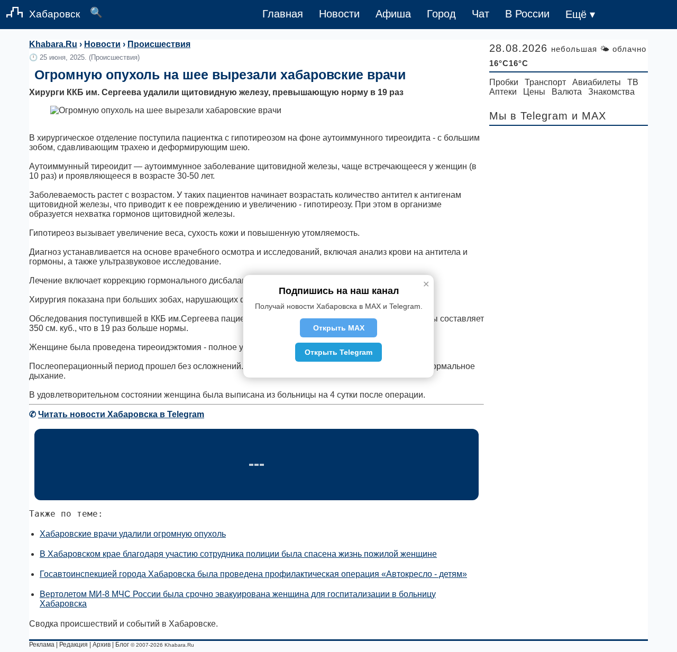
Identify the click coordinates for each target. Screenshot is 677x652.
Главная (282, 14)
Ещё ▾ (580, 14)
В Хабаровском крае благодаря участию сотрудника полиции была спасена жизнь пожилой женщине (238, 553)
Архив (102, 644)
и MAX (589, 116)
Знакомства (611, 91)
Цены (534, 91)
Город (441, 14)
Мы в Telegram (528, 116)
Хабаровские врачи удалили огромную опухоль (133, 533)
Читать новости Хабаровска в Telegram (121, 414)
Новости (339, 14)
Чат (480, 14)
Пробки (503, 82)
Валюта (567, 91)
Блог (122, 644)
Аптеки (503, 91)
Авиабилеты (596, 82)
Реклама (41, 644)
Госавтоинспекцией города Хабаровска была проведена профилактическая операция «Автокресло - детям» (253, 574)
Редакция (73, 644)
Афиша (393, 14)
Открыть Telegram (338, 352)
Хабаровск (54, 14)
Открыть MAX (338, 328)
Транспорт (545, 82)
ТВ (632, 82)
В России (527, 14)
